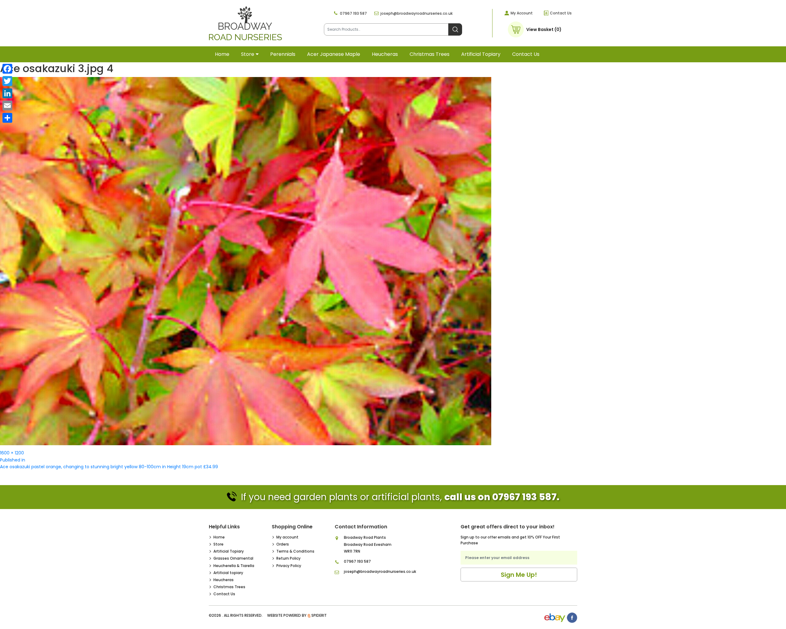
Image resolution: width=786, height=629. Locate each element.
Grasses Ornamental (233, 558)
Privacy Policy (288, 565)
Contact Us (561, 13)
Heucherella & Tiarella (233, 565)
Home (222, 54)
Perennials (282, 54)
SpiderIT (319, 615)
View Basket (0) (544, 29)
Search (455, 29)
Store (247, 54)
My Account (522, 13)
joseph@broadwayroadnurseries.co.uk (416, 13)
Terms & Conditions (295, 551)
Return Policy (288, 558)
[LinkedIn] (7, 93)
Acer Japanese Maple (333, 54)
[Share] (7, 118)
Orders (282, 544)
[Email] (7, 105)
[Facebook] (7, 69)
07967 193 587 (353, 13)
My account (287, 537)
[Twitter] (7, 81)
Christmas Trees (429, 54)
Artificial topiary (480, 54)
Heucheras (385, 54)
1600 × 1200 (12, 453)
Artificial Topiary (228, 551)
